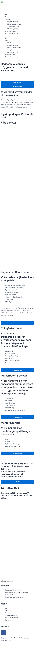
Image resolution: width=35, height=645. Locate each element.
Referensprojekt (10, 31)
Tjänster (8, 19)
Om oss (7, 17)
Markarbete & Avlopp (14, 24)
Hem (6, 14)
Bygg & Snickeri (12, 22)
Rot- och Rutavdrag (11, 33)
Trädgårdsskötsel (13, 26)
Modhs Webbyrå (14, 638)
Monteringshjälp (12, 29)
